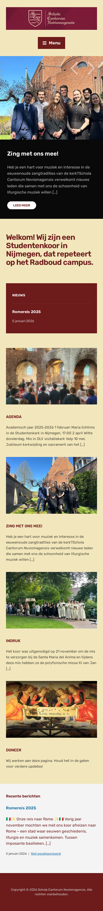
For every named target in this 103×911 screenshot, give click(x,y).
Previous (74, 68)
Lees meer (21, 205)
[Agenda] (51, 376)
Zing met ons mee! (32, 153)
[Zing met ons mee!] (51, 485)
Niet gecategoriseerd (46, 853)
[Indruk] (51, 600)
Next (91, 68)
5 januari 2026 (16, 853)
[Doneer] (51, 709)
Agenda (14, 416)
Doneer (13, 750)
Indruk (13, 641)
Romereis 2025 (26, 311)
